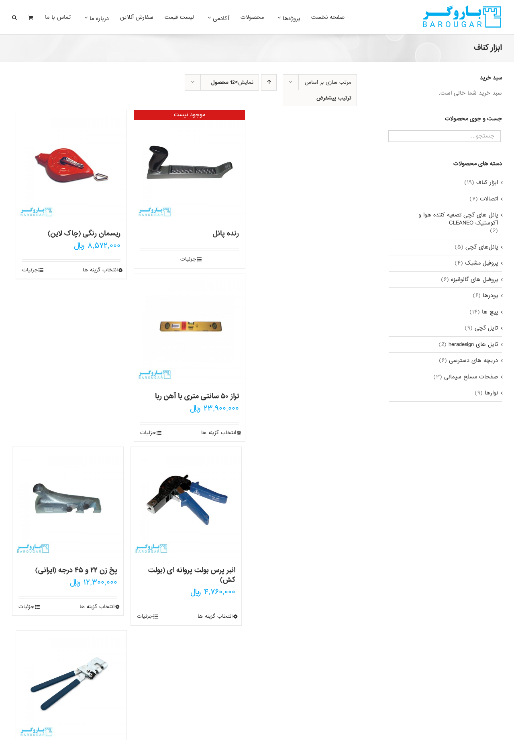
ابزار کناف (487, 183)
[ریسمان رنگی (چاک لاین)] (71, 165)
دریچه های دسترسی (473, 361)
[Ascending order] (269, 82)
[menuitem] (323, 17)
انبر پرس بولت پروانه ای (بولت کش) (191, 575)
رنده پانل (226, 233)
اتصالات (489, 199)
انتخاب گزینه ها (100, 270)
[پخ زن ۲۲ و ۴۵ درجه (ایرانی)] (67, 502)
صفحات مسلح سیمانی (471, 377)
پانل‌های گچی (481, 247)
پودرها (490, 296)
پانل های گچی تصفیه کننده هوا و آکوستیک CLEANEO (458, 219)
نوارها (491, 393)
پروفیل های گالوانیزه (474, 280)
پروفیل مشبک (481, 263)
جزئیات (30, 270)
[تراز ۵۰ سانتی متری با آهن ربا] (189, 328)
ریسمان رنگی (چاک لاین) (84, 233)
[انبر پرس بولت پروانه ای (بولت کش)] (186, 502)
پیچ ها (490, 312)
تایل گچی (486, 328)
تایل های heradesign (473, 345)
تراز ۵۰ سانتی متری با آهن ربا (197, 396)
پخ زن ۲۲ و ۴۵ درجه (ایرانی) (76, 570)
